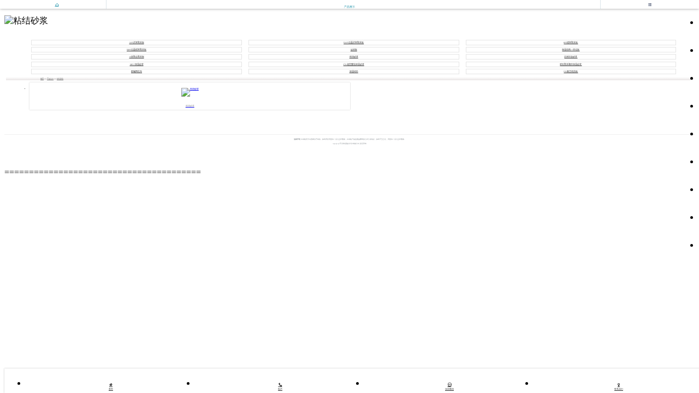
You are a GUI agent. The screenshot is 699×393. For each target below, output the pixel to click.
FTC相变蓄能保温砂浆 (353, 64)
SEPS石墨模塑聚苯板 (136, 50)
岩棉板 (354, 50)
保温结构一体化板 (570, 50)
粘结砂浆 (354, 57)
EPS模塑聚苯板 (571, 42)
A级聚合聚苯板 (136, 57)
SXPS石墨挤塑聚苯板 (353, 42)
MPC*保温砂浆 (137, 64)
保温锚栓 (354, 71)
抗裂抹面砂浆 (570, 57)
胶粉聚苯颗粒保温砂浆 (571, 64)
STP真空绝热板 (571, 71)
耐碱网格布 (136, 71)
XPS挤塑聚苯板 (136, 42)
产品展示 (50, 79)
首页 (42, 79)
